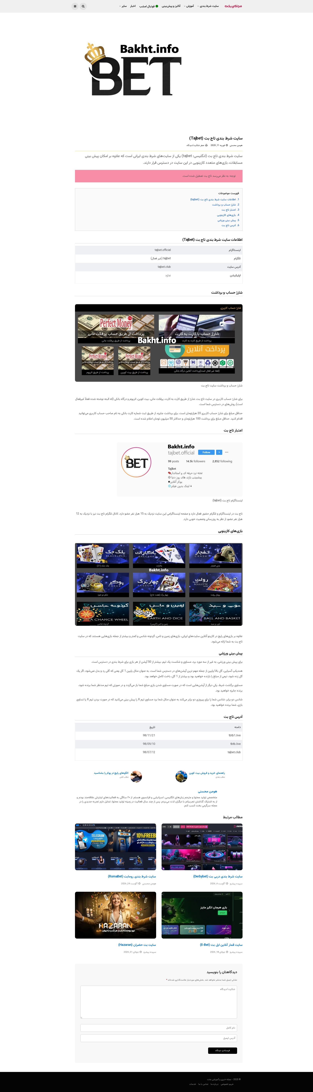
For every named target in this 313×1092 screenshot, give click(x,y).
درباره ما (214, 1084)
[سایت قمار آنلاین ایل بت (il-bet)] (202, 915)
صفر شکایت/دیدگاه (195, 145)
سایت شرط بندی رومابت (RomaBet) (132, 876)
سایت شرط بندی (209, 6)
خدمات (192, 1084)
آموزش (190, 6)
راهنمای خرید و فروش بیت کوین (207, 775)
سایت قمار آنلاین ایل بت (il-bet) (221, 945)
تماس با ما (203, 1084)
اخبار (133, 6)
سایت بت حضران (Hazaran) (137, 945)
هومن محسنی (236, 145)
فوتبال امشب (147, 6)
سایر (124, 6)
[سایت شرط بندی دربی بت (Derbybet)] (202, 847)
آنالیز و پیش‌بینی (171, 6)
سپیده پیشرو (236, 884)
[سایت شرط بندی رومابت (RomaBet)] (115, 847)
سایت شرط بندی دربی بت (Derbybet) (218, 876)
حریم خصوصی (227, 1084)
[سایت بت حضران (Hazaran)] (115, 915)
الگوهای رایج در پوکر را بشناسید (111, 775)
